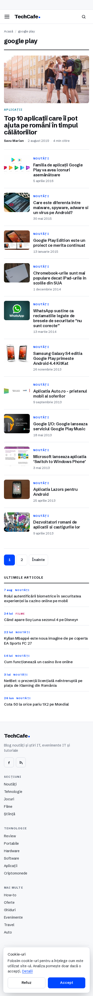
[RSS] (21, 762)
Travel (9, 925)
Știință (9, 814)
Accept (66, 982)
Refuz (26, 982)
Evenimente (13, 917)
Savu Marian (14, 141)
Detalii (27, 971)
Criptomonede (15, 873)
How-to (10, 895)
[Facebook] (9, 762)
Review (10, 836)
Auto (8, 932)
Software (11, 858)
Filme (8, 806)
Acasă (8, 31)
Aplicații (10, 866)
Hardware (12, 851)
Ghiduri (10, 910)
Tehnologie (13, 791)
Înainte (38, 560)
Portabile (11, 843)
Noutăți (10, 784)
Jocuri (9, 799)
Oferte (9, 902)
